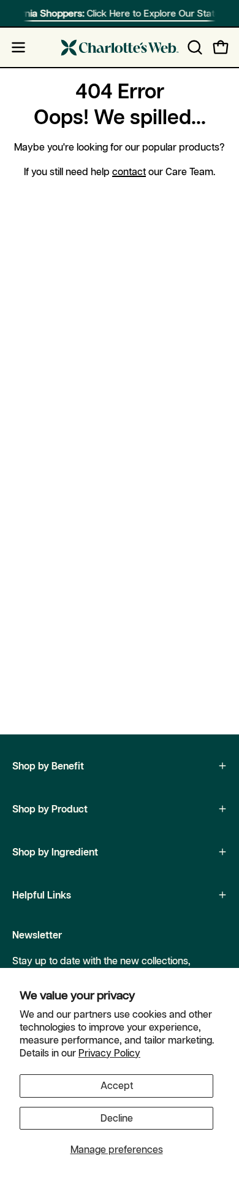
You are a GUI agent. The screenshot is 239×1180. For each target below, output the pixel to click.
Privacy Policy (109, 1053)
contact (129, 171)
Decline (117, 1118)
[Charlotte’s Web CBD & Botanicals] (120, 47)
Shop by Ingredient (55, 852)
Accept (117, 1085)
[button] (193, 47)
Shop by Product (50, 809)
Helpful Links (41, 895)
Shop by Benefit (48, 766)
